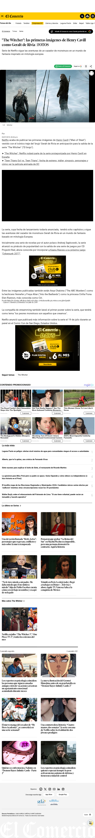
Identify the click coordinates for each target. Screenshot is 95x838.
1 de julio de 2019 (31, 302)
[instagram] (49, 789)
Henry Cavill (62, 140)
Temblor (26, 23)
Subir (86, 815)
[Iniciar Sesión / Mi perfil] (93, 16)
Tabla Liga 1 (90, 23)
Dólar (75, 23)
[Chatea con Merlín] (82, 16)
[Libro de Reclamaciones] (54, 802)
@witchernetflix (44, 300)
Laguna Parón (65, 23)
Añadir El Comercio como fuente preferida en (71, 31)
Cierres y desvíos (51, 23)
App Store (49, 794)
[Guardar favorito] (86, 66)
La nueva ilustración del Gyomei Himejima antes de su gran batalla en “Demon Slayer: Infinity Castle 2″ (58, 683)
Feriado (18, 23)
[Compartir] (91, 66)
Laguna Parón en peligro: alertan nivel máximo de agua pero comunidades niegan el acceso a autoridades (45, 451)
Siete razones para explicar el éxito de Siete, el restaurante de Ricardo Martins (34, 468)
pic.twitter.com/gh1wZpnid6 (60, 300)
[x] (45, 789)
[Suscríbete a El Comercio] (87, 16)
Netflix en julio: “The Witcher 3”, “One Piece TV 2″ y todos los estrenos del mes (19, 637)
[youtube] (54, 789)
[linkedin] (58, 789)
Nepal (81, 23)
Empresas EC (37, 23)
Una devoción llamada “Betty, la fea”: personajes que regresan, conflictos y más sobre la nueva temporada (19, 542)
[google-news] (63, 789)
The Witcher (23, 375)
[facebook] (40, 789)
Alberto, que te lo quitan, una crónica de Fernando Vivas (25, 459)
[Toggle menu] (2, 16)
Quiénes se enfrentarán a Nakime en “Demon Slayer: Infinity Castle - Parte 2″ (19, 770)
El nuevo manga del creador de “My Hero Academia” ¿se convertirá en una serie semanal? (18, 727)
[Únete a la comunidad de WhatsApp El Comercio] (63, 66)
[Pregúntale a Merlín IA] (90, 823)
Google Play (63, 794)
